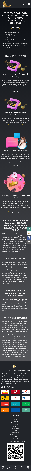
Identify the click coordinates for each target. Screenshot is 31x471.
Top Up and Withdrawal (15, 434)
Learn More (15, 92)
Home (15, 419)
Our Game (15, 429)
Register (24, 4)
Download (15, 27)
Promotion (15, 421)
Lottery (15, 427)
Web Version (15, 425)
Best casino (15, 438)
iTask (15, 436)
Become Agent (15, 423)
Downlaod (15, 213)
